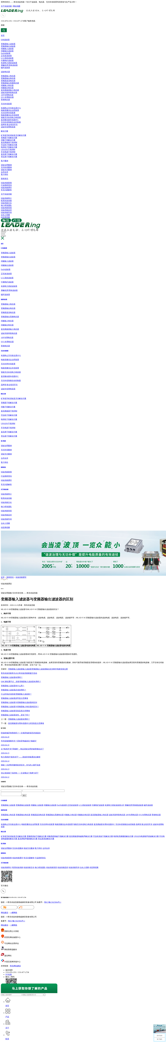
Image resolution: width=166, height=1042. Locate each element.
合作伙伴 (4, 172)
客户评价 (4, 174)
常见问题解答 (6, 190)
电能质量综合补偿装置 (10, 115)
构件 (55, 669)
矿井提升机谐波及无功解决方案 (13, 135)
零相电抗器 (5, 100)
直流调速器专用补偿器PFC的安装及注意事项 (26, 723)
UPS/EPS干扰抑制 (8, 149)
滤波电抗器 (5, 72)
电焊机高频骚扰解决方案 (123, 836)
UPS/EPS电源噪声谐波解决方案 (146, 836)
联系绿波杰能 (6, 201)
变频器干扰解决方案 (9, 138)
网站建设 (4, 913)
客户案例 (4, 161)
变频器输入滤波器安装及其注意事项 (15, 711)
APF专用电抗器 (7, 95)
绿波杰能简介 (6, 198)
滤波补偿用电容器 (8, 127)
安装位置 (64, 669)
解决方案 (4, 131)
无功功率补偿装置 (8, 113)
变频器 (11, 669)
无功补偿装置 (6, 104)
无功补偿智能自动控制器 (11, 122)
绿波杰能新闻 (6, 183)
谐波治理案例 (6, 165)
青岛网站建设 (15, 966)
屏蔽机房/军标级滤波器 (134, 805)
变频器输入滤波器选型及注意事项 (14, 698)
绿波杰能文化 (6, 203)
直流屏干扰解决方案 (9, 154)
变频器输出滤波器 (8, 46)
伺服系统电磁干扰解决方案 (58, 836)
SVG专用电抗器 (7, 97)
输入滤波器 (27, 669)
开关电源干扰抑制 (8, 152)
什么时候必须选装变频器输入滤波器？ (16, 694)
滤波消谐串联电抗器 (9, 92)
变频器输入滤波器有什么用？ (12, 686)
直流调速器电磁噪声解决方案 (81, 836)
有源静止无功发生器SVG (11, 108)
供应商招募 (5, 217)
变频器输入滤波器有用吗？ (12, 677)
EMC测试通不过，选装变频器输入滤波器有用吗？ (21, 682)
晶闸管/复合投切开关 (9, 125)
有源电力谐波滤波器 (9, 63)
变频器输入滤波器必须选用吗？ (13, 690)
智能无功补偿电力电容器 (11, 117)
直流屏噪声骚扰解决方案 (27, 839)
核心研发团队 (6, 205)
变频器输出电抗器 (8, 78)
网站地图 (16, 6)
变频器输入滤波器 (8, 44)
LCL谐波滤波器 (7, 58)
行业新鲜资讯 (6, 185)
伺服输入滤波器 (7, 49)
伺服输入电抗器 (7, 85)
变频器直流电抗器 (8, 81)
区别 (51, 669)
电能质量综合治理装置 (10, 110)
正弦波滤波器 (6, 56)
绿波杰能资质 (6, 208)
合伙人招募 (5, 215)
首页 (3, 35)
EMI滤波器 (5, 40)
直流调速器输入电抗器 (10, 90)
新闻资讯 (4, 179)
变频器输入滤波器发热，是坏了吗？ (15, 715)
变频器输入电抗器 (8, 76)
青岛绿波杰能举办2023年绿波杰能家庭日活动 (19, 673)
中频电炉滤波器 (7, 60)
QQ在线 (8, 974)
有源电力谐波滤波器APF (114, 805)
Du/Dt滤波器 (62, 805)
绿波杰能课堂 (6, 187)
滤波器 (20, 669)
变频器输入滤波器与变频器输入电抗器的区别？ (20, 707)
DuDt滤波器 (5, 53)
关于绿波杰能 (6, 6)
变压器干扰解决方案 (9, 157)
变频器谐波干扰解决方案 (37, 836)
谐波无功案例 (6, 170)
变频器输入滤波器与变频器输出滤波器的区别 (19, 702)
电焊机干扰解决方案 (9, 147)
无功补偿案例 (6, 167)
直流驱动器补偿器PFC (10, 120)
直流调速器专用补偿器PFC (104, 824)
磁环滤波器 (5, 68)
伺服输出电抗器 (7, 88)
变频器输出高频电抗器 (10, 83)
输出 (48, 669)
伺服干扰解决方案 (8, 140)
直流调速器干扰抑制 (9, 142)
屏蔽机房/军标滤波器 (9, 65)
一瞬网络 (13, 913)
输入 (15, 669)
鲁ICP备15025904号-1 (52, 902)
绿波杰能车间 (6, 212)
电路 (59, 669)
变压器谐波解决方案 (46, 839)
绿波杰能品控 (6, 210)
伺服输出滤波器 (7, 51)
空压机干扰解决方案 (9, 145)
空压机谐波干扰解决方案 (103, 836)
